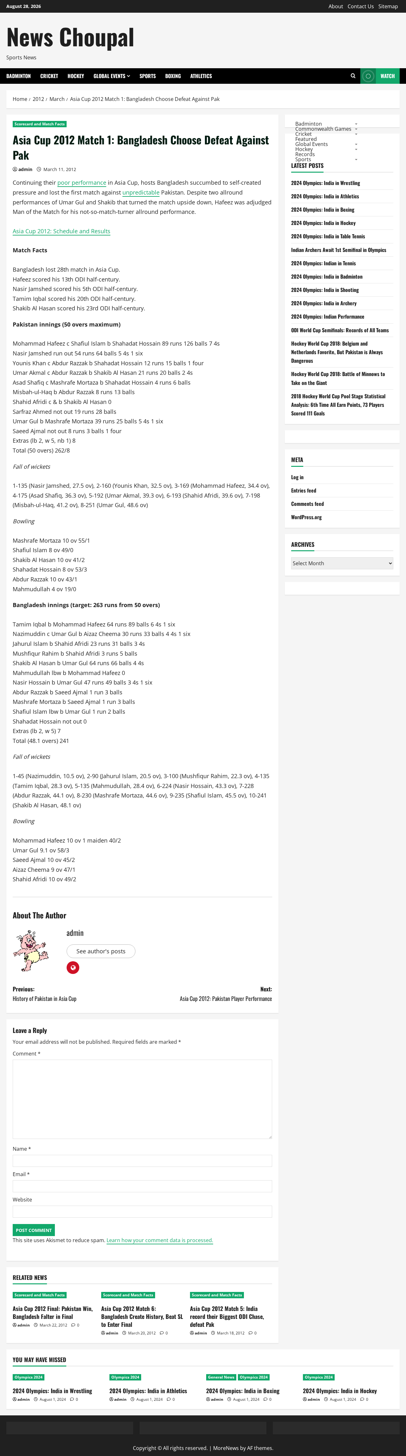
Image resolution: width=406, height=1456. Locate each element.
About (336, 6)
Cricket (49, 76)
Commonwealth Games (323, 128)
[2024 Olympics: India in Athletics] (154, 1377)
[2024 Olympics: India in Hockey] (348, 1377)
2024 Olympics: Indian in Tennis (323, 263)
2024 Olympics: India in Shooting (325, 290)
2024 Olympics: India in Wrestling (325, 183)
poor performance (81, 182)
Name (22, 1148)
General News (221, 1377)
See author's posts (101, 951)
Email (21, 1174)
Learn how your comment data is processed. (160, 1240)
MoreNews (226, 1448)
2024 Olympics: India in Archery (324, 303)
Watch (388, 76)
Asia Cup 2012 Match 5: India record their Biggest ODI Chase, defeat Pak (227, 1316)
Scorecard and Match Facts (40, 124)
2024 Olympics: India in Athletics (325, 196)
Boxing (173, 76)
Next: (226, 994)
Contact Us (361, 6)
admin (25, 169)
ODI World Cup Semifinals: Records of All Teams (340, 330)
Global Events (109, 76)
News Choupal (70, 36)
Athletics (201, 76)
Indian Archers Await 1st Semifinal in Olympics (338, 250)
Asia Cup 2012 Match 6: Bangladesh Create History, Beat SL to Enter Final (142, 1316)
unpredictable (141, 192)
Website (22, 1199)
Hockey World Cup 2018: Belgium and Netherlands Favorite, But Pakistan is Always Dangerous (337, 352)
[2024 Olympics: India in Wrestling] (58, 1377)
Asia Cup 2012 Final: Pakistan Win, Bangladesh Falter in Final (53, 1312)
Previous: (44, 994)
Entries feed (303, 490)
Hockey (76, 76)
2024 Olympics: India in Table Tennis (328, 236)
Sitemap (388, 6)
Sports (148, 76)
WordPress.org (306, 517)
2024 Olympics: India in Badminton (327, 276)
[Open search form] (353, 76)
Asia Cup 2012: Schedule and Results (61, 231)
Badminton (18, 76)
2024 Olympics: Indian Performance (327, 316)
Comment (27, 1053)
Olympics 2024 (29, 1377)
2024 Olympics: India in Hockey (323, 223)
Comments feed (307, 503)
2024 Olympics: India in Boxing (322, 209)
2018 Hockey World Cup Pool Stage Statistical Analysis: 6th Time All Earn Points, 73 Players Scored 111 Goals (338, 404)
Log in (297, 477)
